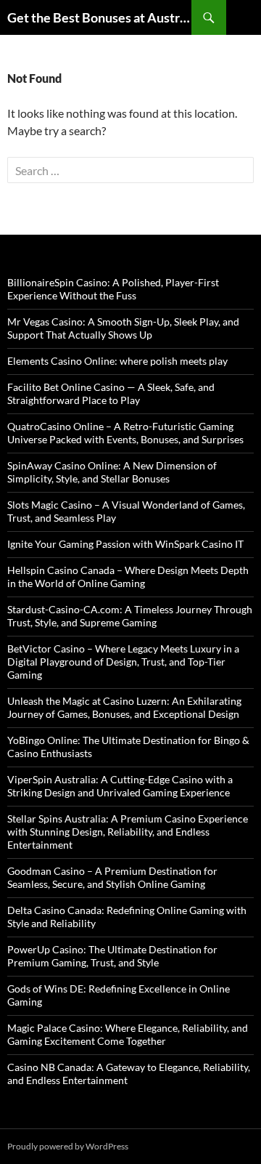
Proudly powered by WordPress (67, 1146)
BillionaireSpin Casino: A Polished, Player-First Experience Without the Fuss (113, 289)
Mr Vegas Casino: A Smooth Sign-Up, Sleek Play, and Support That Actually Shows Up (123, 328)
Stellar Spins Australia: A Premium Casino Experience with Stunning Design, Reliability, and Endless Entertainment (127, 831)
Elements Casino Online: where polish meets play (117, 361)
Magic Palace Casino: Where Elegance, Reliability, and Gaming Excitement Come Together (127, 1034)
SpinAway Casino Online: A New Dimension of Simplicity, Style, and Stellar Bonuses (112, 472)
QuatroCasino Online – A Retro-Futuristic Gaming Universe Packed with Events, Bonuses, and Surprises (125, 432)
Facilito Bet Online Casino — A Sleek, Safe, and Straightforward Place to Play (111, 393)
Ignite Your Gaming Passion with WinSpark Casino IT (125, 544)
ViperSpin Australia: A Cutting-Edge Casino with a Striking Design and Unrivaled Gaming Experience (120, 786)
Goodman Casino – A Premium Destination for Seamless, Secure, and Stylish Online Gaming (112, 877)
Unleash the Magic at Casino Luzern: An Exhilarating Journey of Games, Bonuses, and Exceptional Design (124, 707)
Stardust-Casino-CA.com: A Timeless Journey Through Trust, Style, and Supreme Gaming (129, 616)
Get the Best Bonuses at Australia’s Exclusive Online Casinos (99, 17)
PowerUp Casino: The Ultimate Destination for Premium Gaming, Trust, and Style (112, 956)
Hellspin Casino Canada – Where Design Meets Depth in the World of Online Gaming (128, 576)
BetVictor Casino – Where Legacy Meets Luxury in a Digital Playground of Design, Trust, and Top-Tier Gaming (123, 661)
